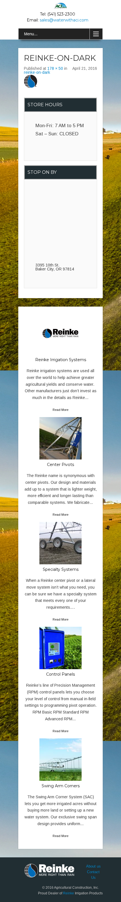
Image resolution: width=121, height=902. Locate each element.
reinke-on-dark (37, 72)
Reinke (68, 893)
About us (93, 866)
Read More (60, 409)
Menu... (30, 34)
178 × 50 (55, 68)
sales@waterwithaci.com (64, 20)
